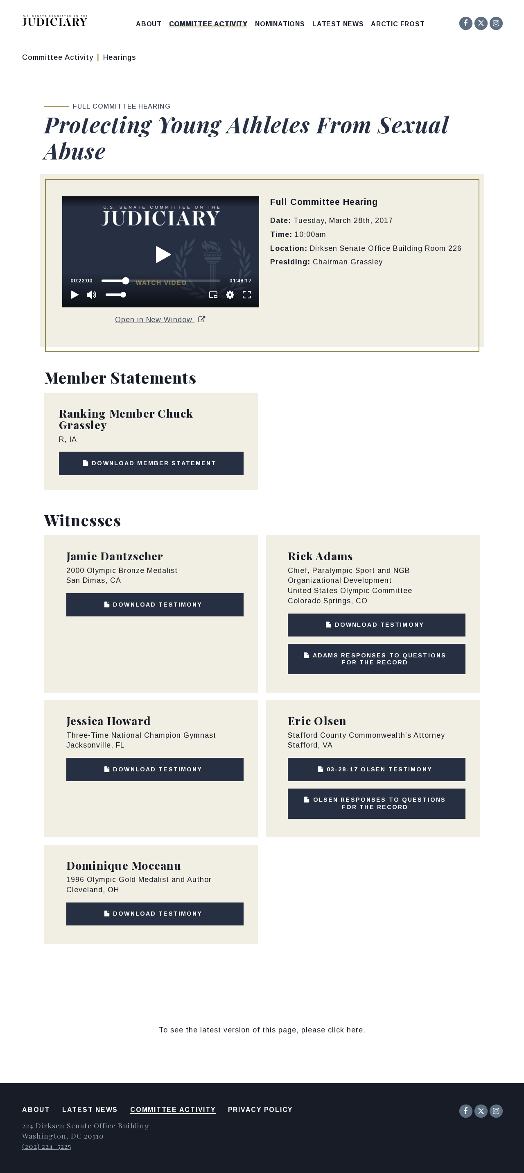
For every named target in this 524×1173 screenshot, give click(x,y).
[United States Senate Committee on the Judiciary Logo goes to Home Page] (57, 22)
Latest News (338, 24)
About (149, 24)
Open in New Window (154, 320)
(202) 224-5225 (46, 1145)
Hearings (119, 57)
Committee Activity (208, 24)
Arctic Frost (398, 24)
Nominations (280, 24)
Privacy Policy (260, 1109)
